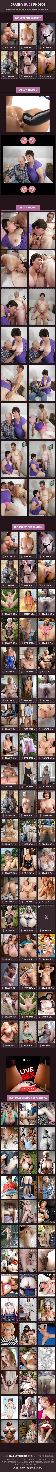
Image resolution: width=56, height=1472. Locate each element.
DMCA (22, 1468)
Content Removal (35, 1468)
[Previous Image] (24, 140)
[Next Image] (32, 140)
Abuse (15, 1468)
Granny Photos (28, 4)
